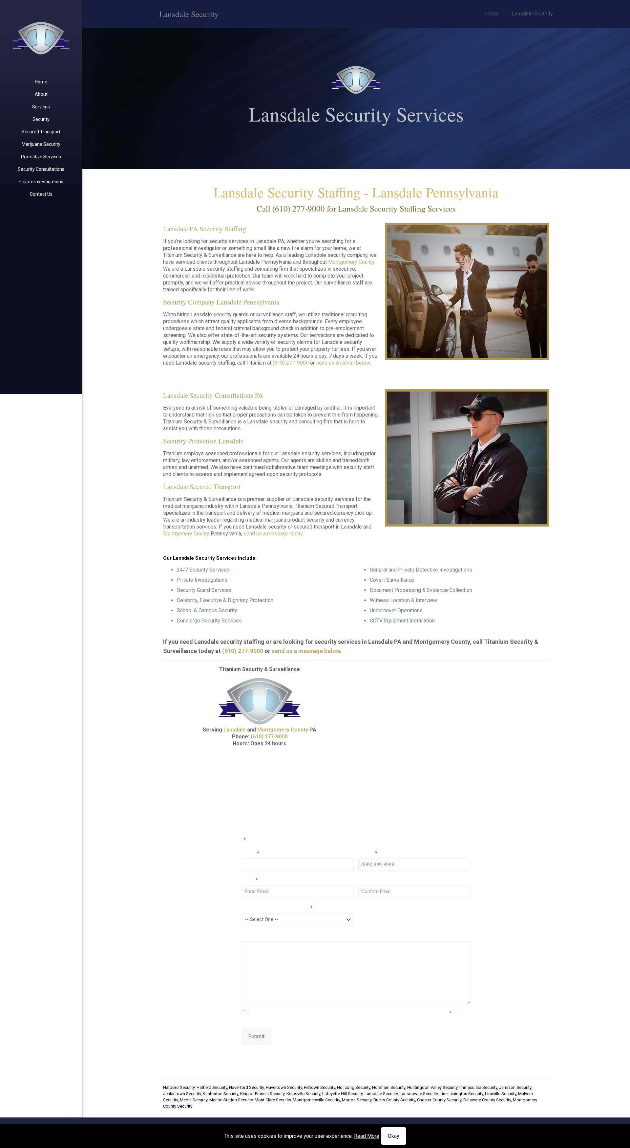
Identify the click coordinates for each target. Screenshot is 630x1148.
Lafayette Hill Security (342, 1093)
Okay (393, 1136)
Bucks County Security (394, 1099)
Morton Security (356, 1099)
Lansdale (234, 730)
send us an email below (343, 363)
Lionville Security (500, 1093)
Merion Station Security (231, 1099)
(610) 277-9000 (298, 208)
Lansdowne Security (419, 1093)
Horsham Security (388, 1087)
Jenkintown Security (182, 1093)
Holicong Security (353, 1087)
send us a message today (273, 533)
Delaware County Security (487, 1099)
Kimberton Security (220, 1093)
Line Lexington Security (461, 1093)
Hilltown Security (319, 1087)
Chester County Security (439, 1099)
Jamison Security (515, 1087)
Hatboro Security (179, 1087)
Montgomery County (351, 262)
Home (492, 14)
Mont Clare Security (273, 1099)
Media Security (193, 1099)
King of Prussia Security (262, 1093)
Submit (256, 1036)
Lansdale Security (381, 1093)
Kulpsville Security (303, 1093)
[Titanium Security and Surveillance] (41, 38)
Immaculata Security (478, 1087)
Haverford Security (246, 1087)
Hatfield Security (212, 1087)
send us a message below (306, 650)
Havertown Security (284, 1087)
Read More (366, 1136)
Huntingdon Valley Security (432, 1087)
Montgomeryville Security (316, 1099)
